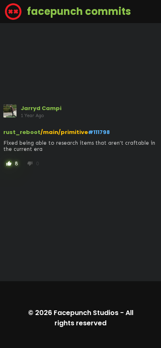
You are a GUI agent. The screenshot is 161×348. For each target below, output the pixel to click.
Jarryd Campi (41, 108)
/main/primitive (64, 132)
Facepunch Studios (86, 312)
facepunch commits (78, 11)
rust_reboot (21, 132)
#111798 (99, 132)
